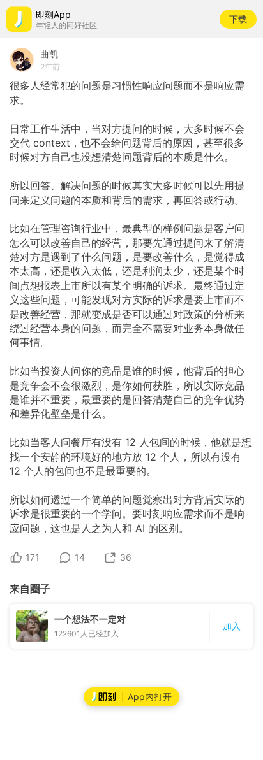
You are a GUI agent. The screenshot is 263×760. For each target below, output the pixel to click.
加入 (232, 625)
